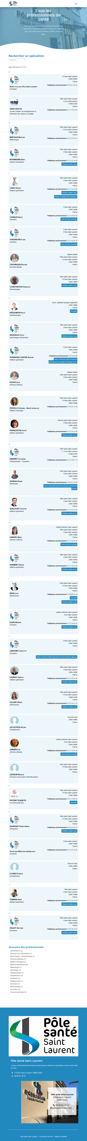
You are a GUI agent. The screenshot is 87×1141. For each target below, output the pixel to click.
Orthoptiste (15, 978)
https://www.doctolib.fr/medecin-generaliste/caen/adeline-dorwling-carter (62, 360)
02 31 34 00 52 (72, 799)
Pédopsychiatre (16, 981)
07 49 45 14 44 (72, 407)
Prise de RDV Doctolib (69, 219)
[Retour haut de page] (76, 93)
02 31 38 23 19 (72, 460)
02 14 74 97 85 (72, 110)
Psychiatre (15, 984)
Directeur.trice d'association (21, 953)
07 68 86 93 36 (72, 594)
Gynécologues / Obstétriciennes (22, 956)
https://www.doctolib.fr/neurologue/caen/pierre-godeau (60, 487)
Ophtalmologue (16, 973)
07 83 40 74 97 (72, 929)
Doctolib (74, 311)
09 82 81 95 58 (72, 482)
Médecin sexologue (18, 962)
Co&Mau (64, 1136)
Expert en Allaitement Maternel (66, 197)
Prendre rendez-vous (69, 164)
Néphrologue (16, 967)
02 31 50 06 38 (72, 216)
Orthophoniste (16, 976)
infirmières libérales (18, 959)
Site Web (73, 598)
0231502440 (73, 356)
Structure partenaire (18, 992)
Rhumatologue (16, 987)
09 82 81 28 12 (72, 827)
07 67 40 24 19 (72, 703)
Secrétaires (15, 989)
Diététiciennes (16, 951)
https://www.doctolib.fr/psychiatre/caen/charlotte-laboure (57, 657)
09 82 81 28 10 (72, 85)
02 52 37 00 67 (72, 138)
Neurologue (15, 970)
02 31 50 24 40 (72, 161)
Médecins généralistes (19, 964)
